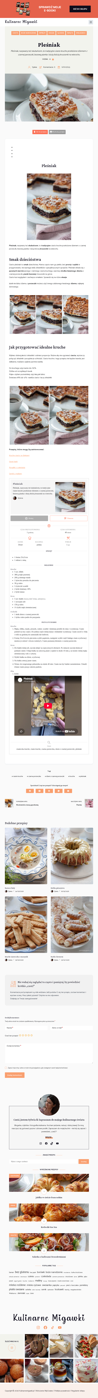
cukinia (31, 1276)
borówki (41, 1272)
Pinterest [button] (70, 518)
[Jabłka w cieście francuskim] (49, 1175)
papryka (56, 1285)
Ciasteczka (15, 1176)
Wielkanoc (81, 33)
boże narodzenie (54, 1272)
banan (11, 1272)
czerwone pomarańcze (58, 1277)
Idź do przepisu (41, 131)
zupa (27, 1293)
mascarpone (52, 1281)
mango (45, 1281)
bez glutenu (22, 1272)
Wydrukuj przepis (58, 131)
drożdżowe (69, 1276)
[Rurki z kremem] (72, 924)
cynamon (37, 1277)
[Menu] (91, 22)
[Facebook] (30, 791)
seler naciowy (36, 1290)
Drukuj (30, 518)
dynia (75, 1277)
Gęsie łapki (13, 461)
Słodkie (60, 33)
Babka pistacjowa (58, 888)
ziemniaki (21, 1293)
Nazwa (10, 1027)
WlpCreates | (49, 1390)
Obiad (13, 1205)
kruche (71, 776)
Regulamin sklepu (78, 1390)
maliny (38, 1281)
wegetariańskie (76, 1289)
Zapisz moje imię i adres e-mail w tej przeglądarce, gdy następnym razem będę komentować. (38, 1068)
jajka (85, 1276)
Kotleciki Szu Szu (49, 1227)
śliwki (32, 1293)
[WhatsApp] (59, 791)
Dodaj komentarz (14, 1045)
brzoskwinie (67, 1273)
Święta (70, 33)
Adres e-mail (57, 1027)
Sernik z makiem (15, 473)
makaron (31, 1281)
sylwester (50, 1289)
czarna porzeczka (34, 776)
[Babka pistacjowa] (72, 856)
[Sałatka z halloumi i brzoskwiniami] (49, 1234)
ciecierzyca (23, 1277)
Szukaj (84, 1161)
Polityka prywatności (62, 1390)
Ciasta (15, 33)
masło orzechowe (63, 1281)
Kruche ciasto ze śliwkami (19, 455)
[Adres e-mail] (68, 791)
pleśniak (82, 776)
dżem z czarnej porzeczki (54, 776)
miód (71, 1281)
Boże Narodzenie (28, 33)
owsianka (47, 1285)
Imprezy (42, 33)
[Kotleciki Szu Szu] (49, 1205)
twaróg (67, 1289)
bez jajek (33, 1272)
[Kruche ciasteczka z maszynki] (26, 924)
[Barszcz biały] (26, 856)
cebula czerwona (14, 1277)
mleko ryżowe (34, 1285)
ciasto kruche (17, 776)
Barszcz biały (10, 888)
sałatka (28, 1289)
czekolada (46, 1276)
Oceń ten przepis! (11, 1035)
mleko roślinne (17, 1285)
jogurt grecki (18, 1281)
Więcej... (49, 1137)
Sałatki (13, 1235)
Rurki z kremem (57, 957)
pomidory (84, 1285)
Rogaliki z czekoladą (17, 467)
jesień (11, 1281)
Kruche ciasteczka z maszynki (16, 957)
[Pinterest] (49, 791)
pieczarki (62, 1286)
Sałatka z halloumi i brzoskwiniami (49, 1256)
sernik (43, 1289)
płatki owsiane (16, 1289)
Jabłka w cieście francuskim (49, 1197)
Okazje (51, 33)
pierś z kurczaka (72, 1285)
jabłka (80, 1276)
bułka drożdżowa (76, 1272)
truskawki (59, 1289)
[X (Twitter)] (39, 791)
